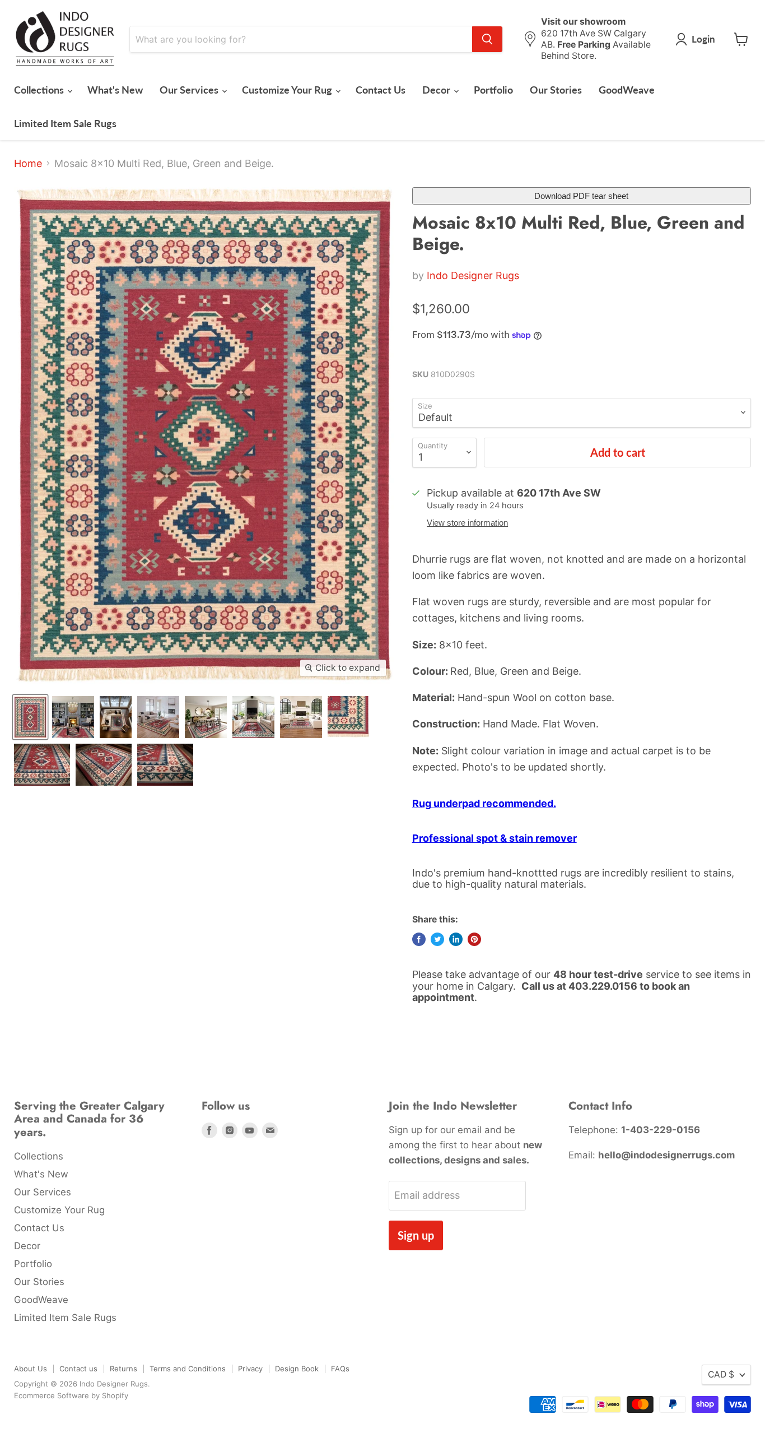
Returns (123, 1368)
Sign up (416, 1235)
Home (28, 163)
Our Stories (556, 90)
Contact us (78, 1368)
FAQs (340, 1368)
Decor (437, 90)
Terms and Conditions (188, 1368)
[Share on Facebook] (419, 939)
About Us (30, 1368)
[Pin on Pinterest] (474, 939)
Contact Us (380, 90)
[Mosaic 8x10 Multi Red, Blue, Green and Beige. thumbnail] (30, 717)
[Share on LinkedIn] (456, 939)
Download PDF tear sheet (581, 196)
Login (703, 39)
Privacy (250, 1368)
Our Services (190, 90)
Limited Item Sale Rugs (65, 123)
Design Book (297, 1368)
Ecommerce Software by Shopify (71, 1395)
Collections (40, 90)
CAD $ (721, 1374)
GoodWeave (627, 90)
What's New (115, 90)
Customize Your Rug (288, 90)
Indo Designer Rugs (473, 275)
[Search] (487, 39)
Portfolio (493, 90)
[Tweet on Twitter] (437, 939)
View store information (467, 522)
